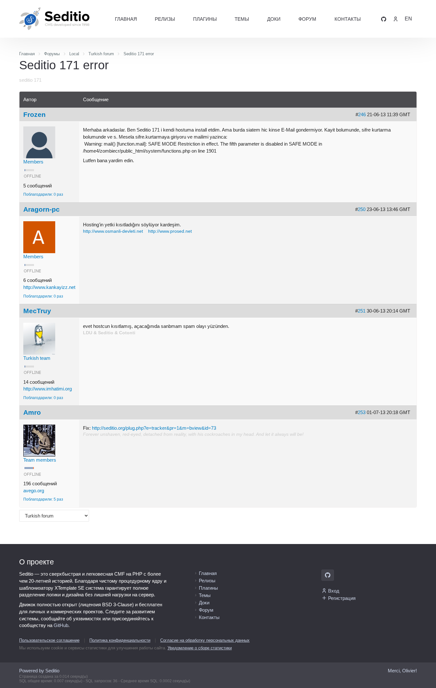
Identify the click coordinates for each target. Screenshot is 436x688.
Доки (274, 19)
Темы (242, 19)
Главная (126, 19)
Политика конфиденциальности (119, 640)
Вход (333, 590)
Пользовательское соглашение (49, 640)
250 (361, 209)
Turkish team (36, 358)
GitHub (61, 625)
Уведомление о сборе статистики (200, 648)
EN (408, 18)
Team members (39, 460)
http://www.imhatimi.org (47, 388)
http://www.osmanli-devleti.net (113, 231)
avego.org (33, 490)
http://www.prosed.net (170, 231)
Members (33, 161)
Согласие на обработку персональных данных (205, 640)
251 (361, 311)
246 (362, 114)
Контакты (348, 19)
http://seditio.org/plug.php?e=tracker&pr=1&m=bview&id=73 (154, 428)
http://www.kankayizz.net (49, 287)
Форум (307, 19)
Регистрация (342, 598)
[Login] (395, 18)
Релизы (165, 19)
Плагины (205, 19)
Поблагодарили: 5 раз (43, 499)
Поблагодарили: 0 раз (43, 194)
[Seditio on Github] (383, 18)
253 (361, 412)
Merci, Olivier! (402, 670)
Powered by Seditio (39, 670)
